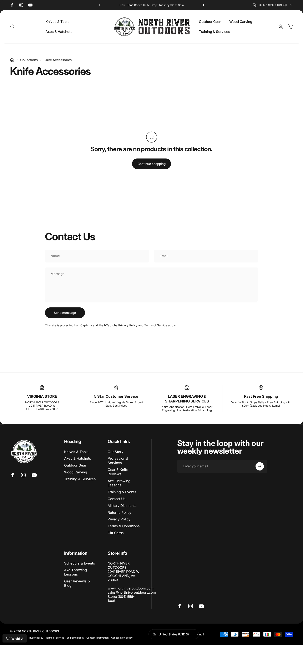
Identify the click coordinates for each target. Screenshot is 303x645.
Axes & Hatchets (77, 458)
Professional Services (118, 460)
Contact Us (117, 499)
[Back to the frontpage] (12, 60)
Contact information (97, 637)
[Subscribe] (260, 466)
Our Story (115, 452)
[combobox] (273, 5)
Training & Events (122, 492)
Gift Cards (116, 533)
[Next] (202, 5)
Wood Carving (75, 472)
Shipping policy (75, 637)
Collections (29, 60)
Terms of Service (155, 325)
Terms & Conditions (124, 526)
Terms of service (55, 637)
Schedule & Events (79, 563)
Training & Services (80, 479)
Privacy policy (35, 637)
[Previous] (100, 5)
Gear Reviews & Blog (77, 583)
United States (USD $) (174, 634)
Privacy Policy (127, 325)
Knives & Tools (76, 452)
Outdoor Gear (75, 465)
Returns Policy (119, 512)
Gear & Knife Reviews (118, 472)
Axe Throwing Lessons (119, 483)
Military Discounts (122, 506)
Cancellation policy (121, 637)
